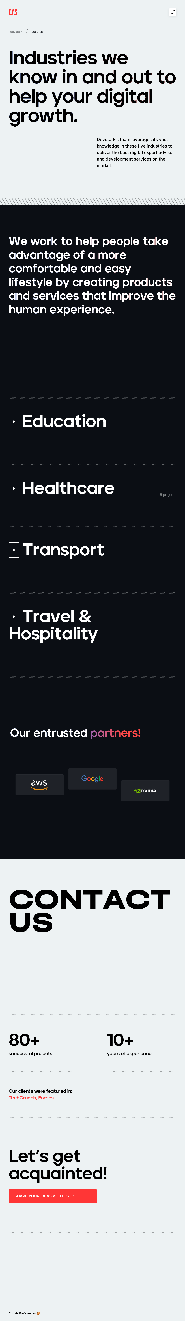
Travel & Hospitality (140, 1269)
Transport (133, 1261)
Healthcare (80, 1261)
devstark (16, 31)
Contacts (106, 1290)
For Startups (135, 1282)
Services (106, 1282)
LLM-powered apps (109, 1299)
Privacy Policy (136, 1290)
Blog (156, 1282)
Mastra (131, 1297)
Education (80, 1269)
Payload (158, 1290)
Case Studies (82, 1290)
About (77, 1282)
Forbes (46, 1098)
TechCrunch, (23, 1098)
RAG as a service (79, 1299)
